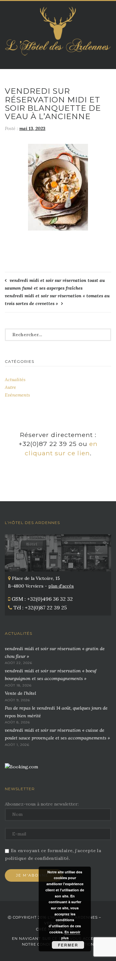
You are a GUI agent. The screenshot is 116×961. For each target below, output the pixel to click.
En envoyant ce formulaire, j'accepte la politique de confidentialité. (53, 854)
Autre (10, 387)
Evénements (17, 395)
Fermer (68, 945)
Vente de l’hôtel (20, 693)
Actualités (15, 379)
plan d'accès (61, 586)
